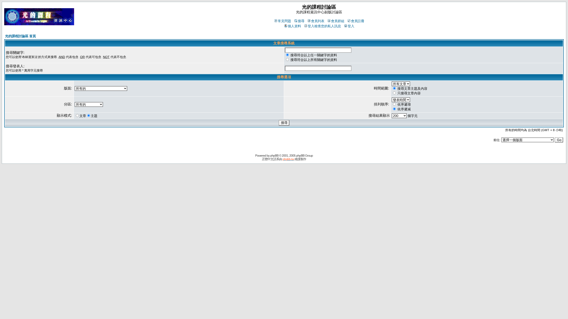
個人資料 (294, 26)
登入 (351, 26)
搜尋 (301, 21)
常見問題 (284, 21)
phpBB (274, 155)
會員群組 (337, 21)
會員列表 (317, 21)
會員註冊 (357, 21)
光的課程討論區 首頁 (20, 36)
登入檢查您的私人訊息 (324, 26)
